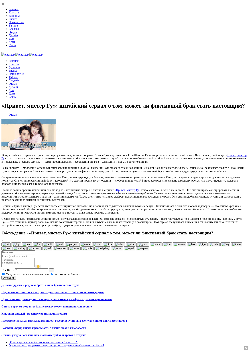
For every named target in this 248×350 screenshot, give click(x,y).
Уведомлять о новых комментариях (27, 274)
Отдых (13, 114)
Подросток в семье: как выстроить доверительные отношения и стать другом (52, 292)
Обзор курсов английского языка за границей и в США (43, 342)
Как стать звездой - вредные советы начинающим (34, 313)
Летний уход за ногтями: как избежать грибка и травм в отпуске (43, 335)
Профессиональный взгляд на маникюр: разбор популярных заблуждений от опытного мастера (64, 320)
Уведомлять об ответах (68, 274)
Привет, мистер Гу (127, 190)
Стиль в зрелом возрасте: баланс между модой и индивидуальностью (46, 306)
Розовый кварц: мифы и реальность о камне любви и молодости (43, 327)
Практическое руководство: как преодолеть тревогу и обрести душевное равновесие (56, 299)
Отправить (9, 277)
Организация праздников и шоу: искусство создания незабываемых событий (56, 345)
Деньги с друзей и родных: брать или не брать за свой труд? (40, 285)
